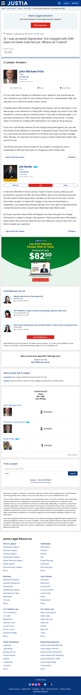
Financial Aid (45, 586)
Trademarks (8, 662)
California (44, 622)
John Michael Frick (31, 71)
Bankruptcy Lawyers (11, 547)
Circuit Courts (8, 626)
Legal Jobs (7, 645)
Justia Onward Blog (48, 662)
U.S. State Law (47, 609)
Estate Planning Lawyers (13, 560)
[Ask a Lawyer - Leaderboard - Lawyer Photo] (7, 412)
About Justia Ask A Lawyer (16, 373)
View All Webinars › (40, 337)
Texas (20, 8)
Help (43, 689)
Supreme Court (9, 622)
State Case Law (46, 619)
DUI (42, 557)
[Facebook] (36, 684)
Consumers (7, 377)
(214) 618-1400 (23, 77)
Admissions (44, 583)
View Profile (23, 79)
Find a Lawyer (10, 463)
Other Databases (11, 642)
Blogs (42, 596)
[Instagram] (39, 684)
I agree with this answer (14, 157)
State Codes (45, 616)
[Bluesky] (45, 684)
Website (15, 185)
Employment (8, 586)
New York (44, 629)
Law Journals (45, 593)
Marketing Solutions (49, 642)
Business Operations (11, 583)
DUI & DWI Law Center (40, 362)
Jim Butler (25, 166)
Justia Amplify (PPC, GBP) (50, 659)
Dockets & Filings (10, 633)
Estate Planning (46, 560)
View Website (66, 88)
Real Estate (7, 596)
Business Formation (11, 579)
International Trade (11, 593)
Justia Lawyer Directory (49, 648)
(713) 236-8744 (23, 172)
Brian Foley (8, 438)
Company (35, 689)
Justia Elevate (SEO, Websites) (52, 655)
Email (41, 88)
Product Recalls (9, 655)
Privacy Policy (65, 689)
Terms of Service (52, 689)
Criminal (43, 550)
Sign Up (75, 3)
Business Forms (9, 652)
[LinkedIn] (30, 684)
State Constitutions (48, 612)
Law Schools (46, 576)
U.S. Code (6, 616)
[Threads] (42, 684)
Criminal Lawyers (10, 554)
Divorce (43, 554)
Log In (66, 3)
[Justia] (18, 3)
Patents (6, 659)
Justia (3, 8)
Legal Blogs (7, 648)
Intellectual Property (11, 590)
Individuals (45, 543)
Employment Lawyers (11, 557)
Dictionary (44, 579)
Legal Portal (25, 689)
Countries (7, 665)
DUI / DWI (27, 8)
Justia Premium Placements (51, 652)
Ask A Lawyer (11, 8)
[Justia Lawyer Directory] (51, 684)
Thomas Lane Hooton (14, 422)
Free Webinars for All (14, 291)
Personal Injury (46, 567)
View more (72, 455)
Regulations (8, 619)
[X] (48, 684)
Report (73, 157)
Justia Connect (14, 689)
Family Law (44, 564)
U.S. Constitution (9, 612)
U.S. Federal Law (10, 609)
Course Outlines (46, 590)
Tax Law (6, 600)
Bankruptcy (45, 547)
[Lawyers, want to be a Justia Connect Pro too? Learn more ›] (35, 166)
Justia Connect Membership (51, 645)
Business (7, 576)
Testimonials (45, 665)
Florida (43, 626)
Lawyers (6, 381)
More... (5, 570)
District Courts (9, 629)
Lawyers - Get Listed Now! (40, 480)
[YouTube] (33, 684)
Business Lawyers (10, 550)
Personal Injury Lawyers (12, 567)
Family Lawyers (9, 564)
